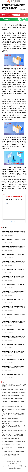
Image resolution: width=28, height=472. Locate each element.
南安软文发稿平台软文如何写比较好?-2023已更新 (14, 314)
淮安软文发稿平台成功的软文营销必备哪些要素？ (14, 344)
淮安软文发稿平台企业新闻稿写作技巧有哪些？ (14, 367)
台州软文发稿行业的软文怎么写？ (10, 455)
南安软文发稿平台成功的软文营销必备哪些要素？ (14, 269)
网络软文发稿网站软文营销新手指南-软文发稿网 (14, 247)
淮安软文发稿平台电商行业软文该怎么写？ (14, 352)
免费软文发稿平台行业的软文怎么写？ (11, 418)
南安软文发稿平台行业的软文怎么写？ (12, 299)
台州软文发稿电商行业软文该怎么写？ (11, 444)
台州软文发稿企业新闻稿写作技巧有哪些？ (12, 451)
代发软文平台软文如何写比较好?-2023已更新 (13, 389)
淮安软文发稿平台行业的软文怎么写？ (12, 374)
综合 (4, 382)
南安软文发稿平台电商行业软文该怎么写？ (14, 277)
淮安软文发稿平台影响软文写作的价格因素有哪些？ (14, 359)
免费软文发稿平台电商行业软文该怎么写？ (12, 406)
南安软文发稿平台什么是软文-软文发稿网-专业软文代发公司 (14, 307)
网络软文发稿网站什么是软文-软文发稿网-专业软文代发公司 (14, 232)
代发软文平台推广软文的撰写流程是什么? (12, 395)
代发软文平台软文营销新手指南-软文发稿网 (13, 392)
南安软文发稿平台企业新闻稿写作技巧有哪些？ (14, 292)
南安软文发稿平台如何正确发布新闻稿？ (13, 262)
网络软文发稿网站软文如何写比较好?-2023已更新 (14, 239)
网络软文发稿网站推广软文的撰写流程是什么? (14, 254)
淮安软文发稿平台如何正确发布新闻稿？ (13, 337)
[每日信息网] (14, 1)
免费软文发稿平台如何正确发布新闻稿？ (12, 398)
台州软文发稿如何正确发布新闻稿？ (11, 438)
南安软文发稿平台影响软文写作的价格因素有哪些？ (14, 284)
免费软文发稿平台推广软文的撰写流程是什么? (13, 435)
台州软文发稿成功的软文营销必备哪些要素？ (13, 441)
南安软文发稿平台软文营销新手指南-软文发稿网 (14, 322)
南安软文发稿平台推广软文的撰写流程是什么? (14, 329)
